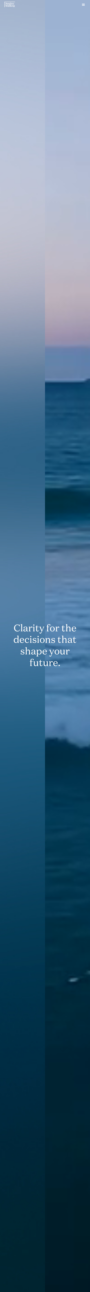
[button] (83, 5)
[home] (9, 5)
